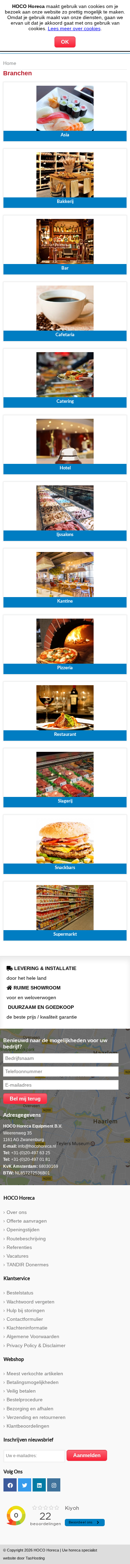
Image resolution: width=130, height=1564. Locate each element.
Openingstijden (23, 1229)
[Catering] (65, 377)
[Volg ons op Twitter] (24, 1484)
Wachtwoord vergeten (30, 1301)
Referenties (19, 1247)
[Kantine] (65, 577)
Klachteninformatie (27, 1328)
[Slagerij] (65, 777)
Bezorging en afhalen (30, 1408)
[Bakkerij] (65, 177)
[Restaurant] (65, 710)
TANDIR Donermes (28, 1264)
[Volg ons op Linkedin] (39, 1484)
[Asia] (65, 111)
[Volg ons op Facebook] (10, 1484)
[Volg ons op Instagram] (53, 1484)
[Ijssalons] (65, 510)
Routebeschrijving (26, 1238)
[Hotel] (65, 444)
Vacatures (17, 1256)
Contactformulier (25, 1319)
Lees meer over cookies (74, 28)
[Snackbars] (65, 844)
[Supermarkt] (65, 910)
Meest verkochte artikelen (35, 1373)
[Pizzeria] (65, 644)
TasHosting (35, 1558)
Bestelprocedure (25, 1399)
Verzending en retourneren (36, 1417)
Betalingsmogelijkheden (33, 1382)
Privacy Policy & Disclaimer (36, 1345)
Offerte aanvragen (27, 1221)
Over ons (17, 1212)
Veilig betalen (21, 1391)
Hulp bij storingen (26, 1310)
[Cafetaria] (65, 311)
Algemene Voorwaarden (33, 1336)
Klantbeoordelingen (28, 1426)
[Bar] (65, 244)
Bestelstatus (20, 1292)
